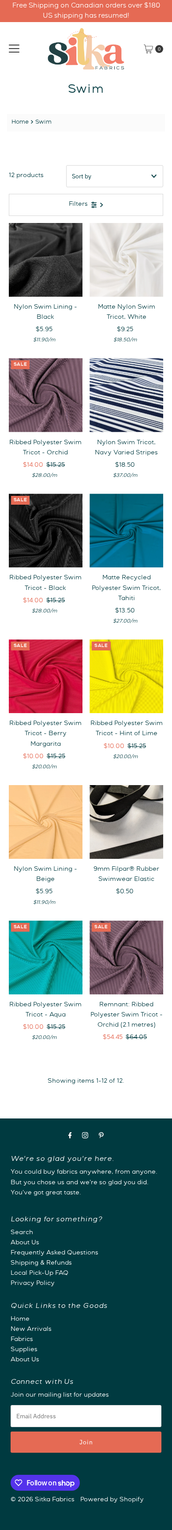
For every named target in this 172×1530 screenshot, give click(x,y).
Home (20, 122)
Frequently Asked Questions (54, 1253)
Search (22, 1233)
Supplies (24, 1350)
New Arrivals (31, 1329)
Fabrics (22, 1340)
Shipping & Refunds (41, 1263)
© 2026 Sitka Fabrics (43, 1500)
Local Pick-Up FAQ (39, 1273)
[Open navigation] (14, 49)
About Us (25, 1243)
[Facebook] (70, 1137)
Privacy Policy (33, 1284)
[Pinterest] (101, 1137)
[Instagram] (85, 1137)
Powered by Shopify (112, 1500)
